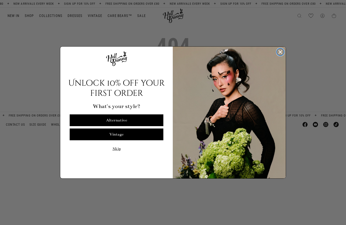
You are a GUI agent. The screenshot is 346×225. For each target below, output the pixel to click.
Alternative (116, 120)
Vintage (116, 134)
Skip (117, 148)
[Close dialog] (280, 52)
